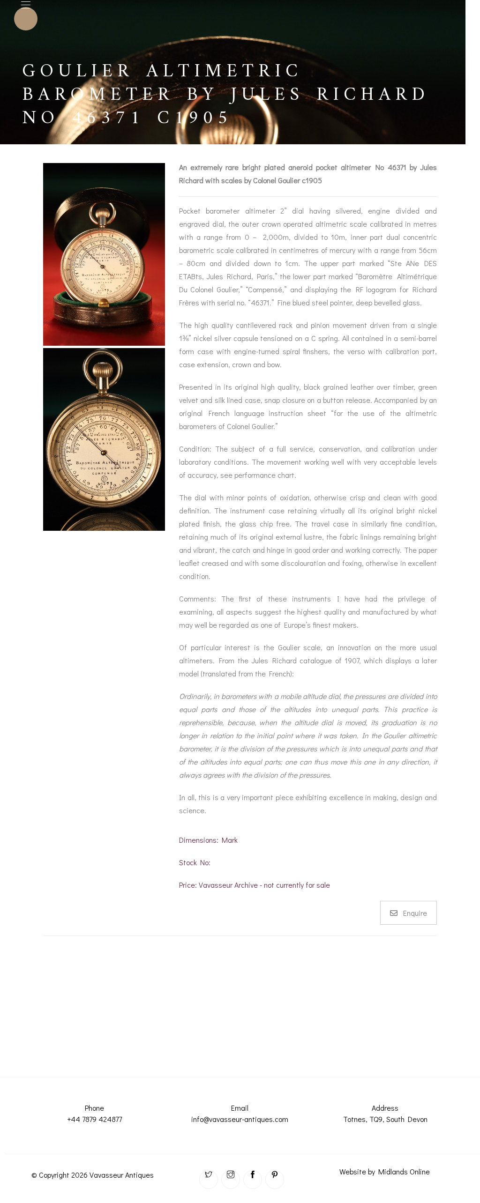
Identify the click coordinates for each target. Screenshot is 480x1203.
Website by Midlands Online (384, 1171)
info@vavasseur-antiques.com (239, 1119)
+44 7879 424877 (94, 1119)
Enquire (415, 913)
